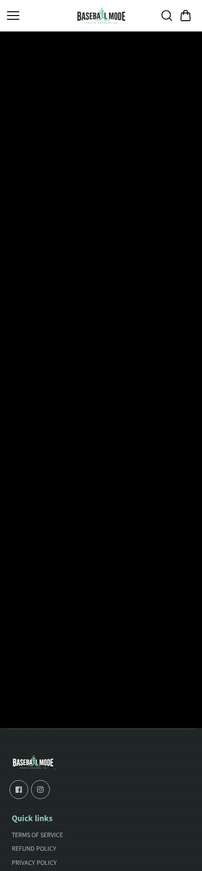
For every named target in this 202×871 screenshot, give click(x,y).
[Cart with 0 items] (185, 15)
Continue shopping (101, 422)
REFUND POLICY (34, 848)
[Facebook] (18, 789)
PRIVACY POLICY (34, 862)
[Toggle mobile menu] (37, 15)
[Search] (166, 15)
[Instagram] (40, 789)
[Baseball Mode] (101, 15)
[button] (185, 15)
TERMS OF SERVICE (37, 835)
